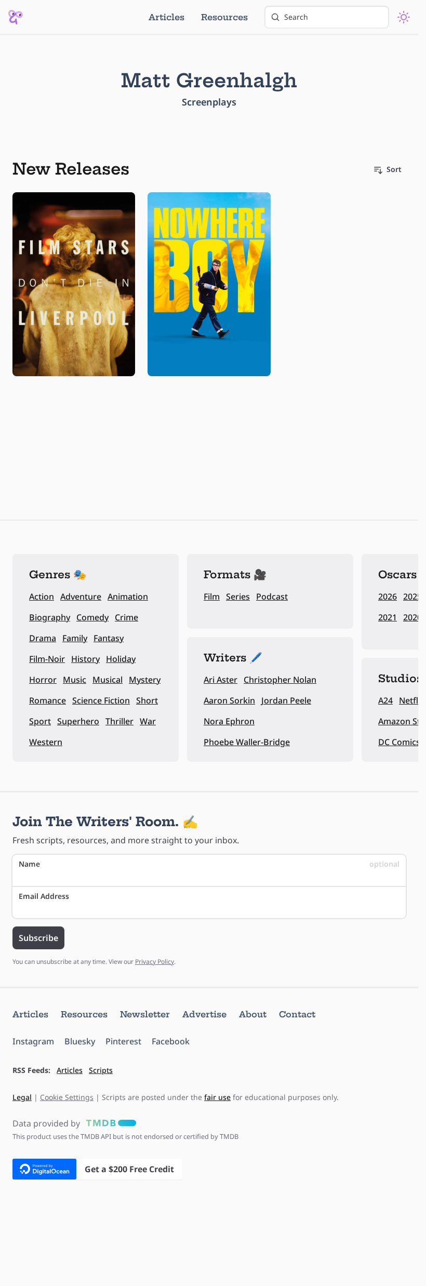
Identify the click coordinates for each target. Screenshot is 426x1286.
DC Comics (399, 742)
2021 (387, 617)
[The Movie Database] (109, 1123)
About (253, 1014)
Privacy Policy (154, 961)
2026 (387, 596)
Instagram (33, 1041)
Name (209, 864)
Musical (107, 679)
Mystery (145, 679)
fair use (217, 1097)
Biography (49, 617)
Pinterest (123, 1041)
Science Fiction (101, 700)
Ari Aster (220, 679)
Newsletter (145, 1014)
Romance (47, 700)
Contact (297, 1014)
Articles (166, 17)
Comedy (92, 617)
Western (45, 742)
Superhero (78, 721)
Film (212, 596)
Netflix (412, 700)
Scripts (101, 1070)
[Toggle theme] (403, 17)
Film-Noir (47, 659)
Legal (22, 1097)
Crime (126, 617)
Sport (40, 721)
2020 (412, 617)
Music (74, 679)
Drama (42, 638)
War (148, 721)
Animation (128, 596)
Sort (394, 169)
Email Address (44, 896)
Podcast (272, 596)
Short (147, 700)
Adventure (80, 596)
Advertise (204, 1014)
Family (74, 638)
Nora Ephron (229, 721)
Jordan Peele (286, 700)
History (85, 659)
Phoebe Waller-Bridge (247, 742)
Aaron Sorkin (229, 700)
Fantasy (109, 638)
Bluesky (79, 1041)
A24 (385, 700)
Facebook (171, 1041)
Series (238, 596)
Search (296, 17)
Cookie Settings (67, 1097)
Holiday (121, 659)
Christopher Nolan (280, 679)
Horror (43, 679)
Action (41, 596)
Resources (224, 17)
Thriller (119, 721)
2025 (412, 596)
